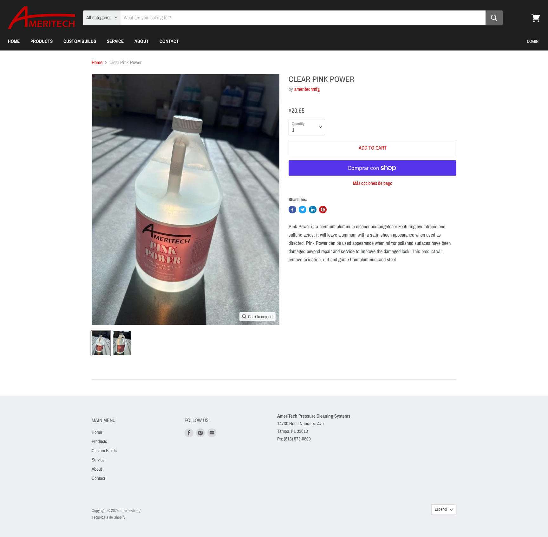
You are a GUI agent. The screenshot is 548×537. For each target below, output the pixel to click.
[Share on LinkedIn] (312, 209)
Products (41, 41)
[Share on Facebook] (292, 209)
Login (532, 41)
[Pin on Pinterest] (323, 209)
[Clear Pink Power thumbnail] (100, 343)
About (141, 41)
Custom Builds (79, 41)
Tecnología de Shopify (108, 517)
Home (14, 41)
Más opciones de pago (372, 183)
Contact (169, 41)
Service (115, 41)
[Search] (494, 17)
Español (441, 509)
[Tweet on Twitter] (302, 209)
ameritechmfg (307, 88)
